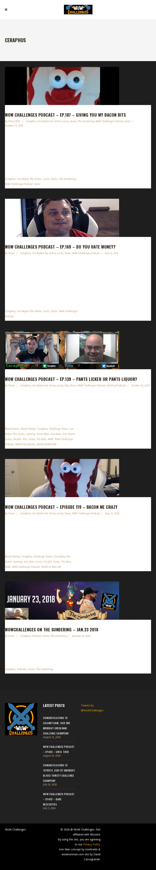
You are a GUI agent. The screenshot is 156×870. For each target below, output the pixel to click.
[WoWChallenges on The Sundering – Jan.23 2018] (78, 601)
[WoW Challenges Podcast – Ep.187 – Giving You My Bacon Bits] (78, 86)
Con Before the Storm (49, 121)
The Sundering (86, 121)
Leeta (65, 121)
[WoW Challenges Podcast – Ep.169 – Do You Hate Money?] (78, 218)
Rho (66, 385)
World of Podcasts (116, 385)
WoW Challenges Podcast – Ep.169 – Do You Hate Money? (60, 247)
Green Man (43, 434)
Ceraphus (31, 121)
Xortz (127, 121)
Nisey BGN (14, 121)
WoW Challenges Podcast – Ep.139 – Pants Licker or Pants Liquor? (71, 379)
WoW (50, 439)
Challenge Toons (58, 429)
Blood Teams (12, 429)
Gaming (30, 434)
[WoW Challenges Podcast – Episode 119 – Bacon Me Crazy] (78, 478)
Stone (73, 121)
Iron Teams (68, 434)
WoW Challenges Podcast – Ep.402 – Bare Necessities (59, 799)
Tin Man (41, 439)
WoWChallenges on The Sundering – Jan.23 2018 (51, 629)
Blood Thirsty (28, 429)
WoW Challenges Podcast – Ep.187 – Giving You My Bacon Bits (65, 115)
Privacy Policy (91, 844)
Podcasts (36, 636)
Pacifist (17, 439)
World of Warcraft (47, 444)
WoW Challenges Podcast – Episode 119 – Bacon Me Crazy (61, 507)
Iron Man (56, 434)
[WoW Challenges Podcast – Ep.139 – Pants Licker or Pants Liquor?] (78, 350)
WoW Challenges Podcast (109, 121)
